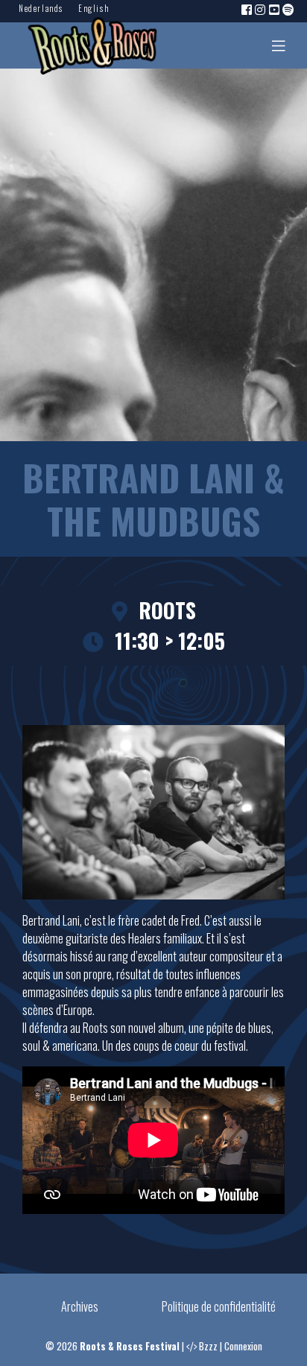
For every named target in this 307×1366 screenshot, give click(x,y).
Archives (79, 1306)
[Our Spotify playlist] (289, 9)
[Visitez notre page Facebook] (247, 9)
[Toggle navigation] (278, 45)
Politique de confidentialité (219, 1306)
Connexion (243, 1346)
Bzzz (208, 1346)
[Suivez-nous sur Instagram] (261, 9)
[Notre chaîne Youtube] (275, 9)
